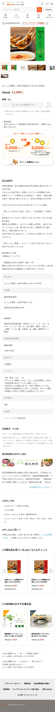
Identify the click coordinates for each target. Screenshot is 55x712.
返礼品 (5, 17)
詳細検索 (48, 10)
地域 (27, 17)
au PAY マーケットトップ (27, 695)
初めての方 (49, 17)
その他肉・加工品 (32, 653)
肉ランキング (36, 661)
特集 (38, 17)
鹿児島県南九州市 (13, 23)
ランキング (16, 17)
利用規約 (6, 689)
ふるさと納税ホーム (9, 653)
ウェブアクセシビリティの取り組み (26, 689)
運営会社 (27, 683)
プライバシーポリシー (13, 683)
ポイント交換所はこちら (29, 162)
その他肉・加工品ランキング (12, 664)
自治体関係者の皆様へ (42, 683)
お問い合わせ (47, 689)
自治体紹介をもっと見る (39, 487)
